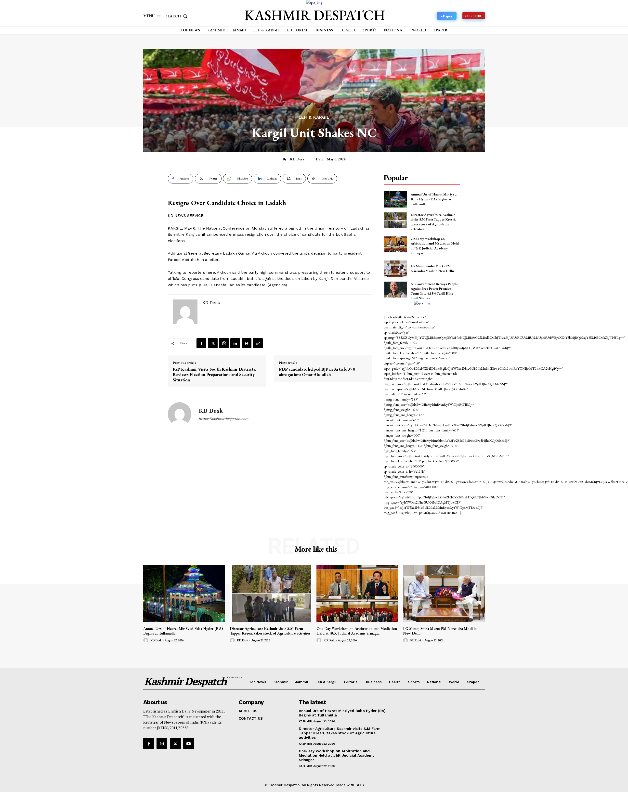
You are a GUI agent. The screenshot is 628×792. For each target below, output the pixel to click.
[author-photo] (146, 640)
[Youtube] (188, 743)
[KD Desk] (179, 414)
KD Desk (297, 159)
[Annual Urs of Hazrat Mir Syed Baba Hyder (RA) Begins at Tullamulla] (395, 199)
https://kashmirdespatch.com (223, 419)
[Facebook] (201, 343)
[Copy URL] (258, 343)
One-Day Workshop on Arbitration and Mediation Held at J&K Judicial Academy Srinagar (435, 245)
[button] (177, 16)
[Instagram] (162, 743)
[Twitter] (213, 343)
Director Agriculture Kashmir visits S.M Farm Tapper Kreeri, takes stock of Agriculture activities (270, 631)
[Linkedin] (235, 343)
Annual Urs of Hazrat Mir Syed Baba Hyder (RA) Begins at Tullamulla (434, 199)
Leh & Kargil (314, 117)
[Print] (246, 343)
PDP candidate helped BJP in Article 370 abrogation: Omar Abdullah (317, 371)
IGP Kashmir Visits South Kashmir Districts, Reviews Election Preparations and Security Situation (214, 374)
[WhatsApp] (224, 343)
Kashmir (305, 721)
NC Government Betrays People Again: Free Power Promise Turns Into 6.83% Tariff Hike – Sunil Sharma (434, 291)
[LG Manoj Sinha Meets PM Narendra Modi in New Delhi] (395, 268)
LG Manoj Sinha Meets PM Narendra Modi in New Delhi (432, 268)
